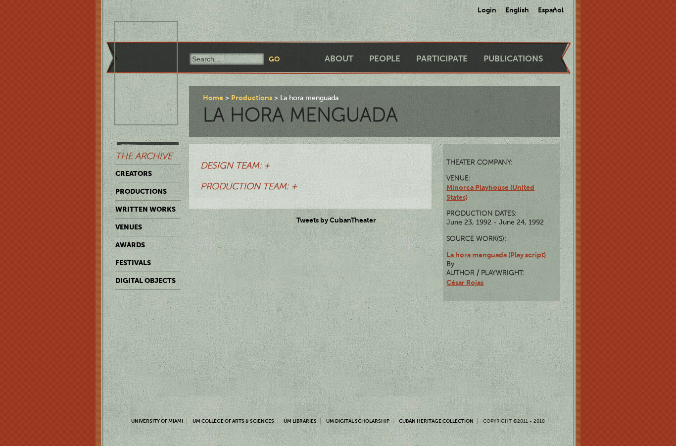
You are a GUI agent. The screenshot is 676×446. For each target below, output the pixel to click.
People (384, 58)
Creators (133, 173)
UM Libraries (300, 421)
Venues (128, 227)
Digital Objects (145, 280)
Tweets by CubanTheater (336, 220)
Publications (513, 58)
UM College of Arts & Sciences (233, 421)
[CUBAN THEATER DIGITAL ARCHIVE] (137, 33)
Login (487, 10)
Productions (141, 191)
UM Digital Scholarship (357, 421)
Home (213, 98)
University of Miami (157, 421)
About (339, 58)
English (517, 10)
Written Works (145, 209)
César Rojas (464, 282)
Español (551, 10)
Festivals (133, 263)
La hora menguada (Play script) (496, 255)
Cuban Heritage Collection (436, 421)
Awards (130, 245)
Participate (442, 58)
